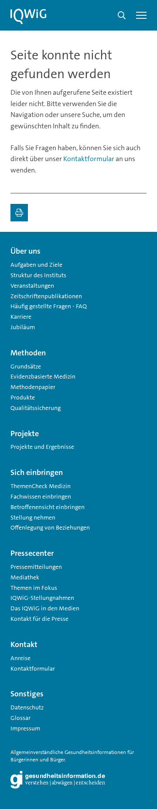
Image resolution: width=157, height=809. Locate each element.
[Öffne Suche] (121, 15)
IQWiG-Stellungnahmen (42, 598)
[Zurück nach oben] (138, 247)
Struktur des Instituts (38, 275)
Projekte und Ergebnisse (42, 447)
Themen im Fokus (33, 588)
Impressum (25, 728)
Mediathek (24, 577)
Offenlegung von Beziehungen (50, 527)
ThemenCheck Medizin (40, 486)
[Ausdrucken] (19, 212)
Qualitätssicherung (35, 408)
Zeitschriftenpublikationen (46, 296)
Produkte (22, 397)
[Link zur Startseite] (28, 16)
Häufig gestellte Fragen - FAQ (48, 306)
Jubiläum (22, 327)
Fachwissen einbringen (40, 496)
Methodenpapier (32, 387)
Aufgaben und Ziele (36, 265)
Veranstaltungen (32, 285)
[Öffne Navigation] (141, 15)
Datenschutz (27, 707)
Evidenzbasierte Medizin (42, 376)
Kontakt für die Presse (39, 619)
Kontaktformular (88, 158)
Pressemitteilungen (36, 567)
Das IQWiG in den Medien (44, 608)
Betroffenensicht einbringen (47, 507)
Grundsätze (25, 366)
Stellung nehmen (32, 517)
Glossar (20, 718)
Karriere (20, 316)
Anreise (20, 658)
